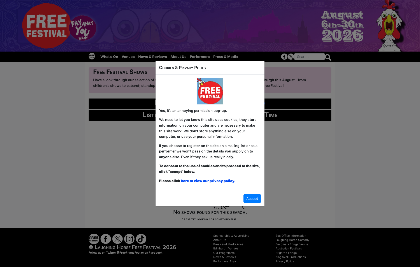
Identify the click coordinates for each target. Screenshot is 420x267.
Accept (252, 198)
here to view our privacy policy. (208, 181)
